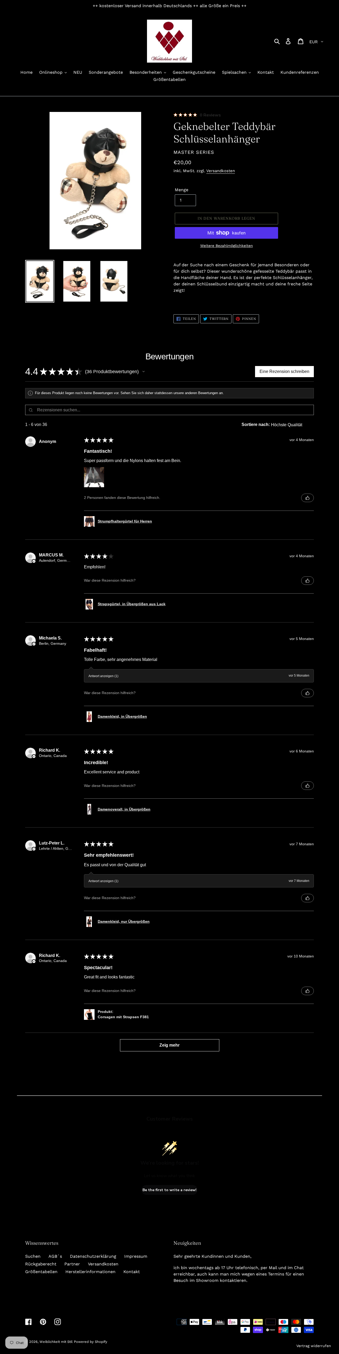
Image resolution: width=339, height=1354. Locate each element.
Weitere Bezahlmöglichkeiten (226, 245)
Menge (181, 189)
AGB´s (55, 1256)
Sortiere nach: (256, 424)
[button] (143, 371)
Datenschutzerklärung (93, 1256)
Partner (72, 1263)
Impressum (135, 1256)
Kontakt (131, 1271)
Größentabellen (41, 1271)
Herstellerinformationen (90, 1271)
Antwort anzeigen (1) (103, 676)
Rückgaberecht (40, 1263)
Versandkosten (220, 170)
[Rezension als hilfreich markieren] (307, 498)
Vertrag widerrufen (313, 1346)
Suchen (33, 1256)
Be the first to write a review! (169, 1189)
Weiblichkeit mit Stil (56, 1342)
